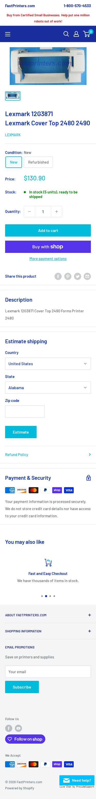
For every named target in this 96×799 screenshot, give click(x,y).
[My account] (76, 34)
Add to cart (48, 230)
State (10, 376)
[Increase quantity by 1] (56, 211)
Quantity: (13, 211)
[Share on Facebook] (58, 276)
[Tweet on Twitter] (77, 276)
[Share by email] (87, 276)
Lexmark (13, 135)
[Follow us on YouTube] (18, 728)
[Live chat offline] (76, 779)
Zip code (12, 400)
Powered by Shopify (19, 788)
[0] (86, 34)
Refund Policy (16, 454)
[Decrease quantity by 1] (29, 211)
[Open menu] (7, 34)
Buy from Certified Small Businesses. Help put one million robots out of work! (48, 18)
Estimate (21, 431)
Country (11, 352)
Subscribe (22, 686)
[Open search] (66, 34)
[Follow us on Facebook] (8, 728)
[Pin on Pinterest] (67, 276)
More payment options (48, 258)
